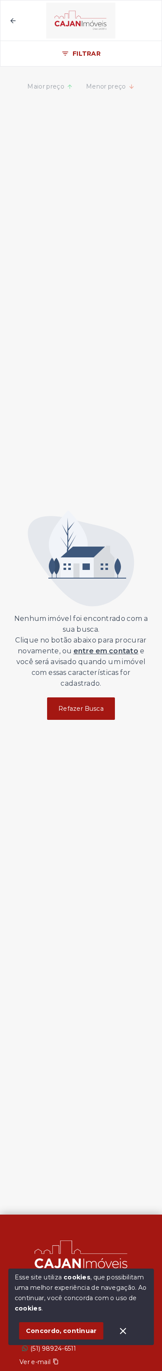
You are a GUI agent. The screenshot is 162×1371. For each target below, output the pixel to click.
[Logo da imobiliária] (81, 1258)
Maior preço (45, 86)
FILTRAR (87, 53)
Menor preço (106, 86)
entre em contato (105, 651)
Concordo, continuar (61, 1331)
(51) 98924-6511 (53, 1348)
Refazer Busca (81, 709)
